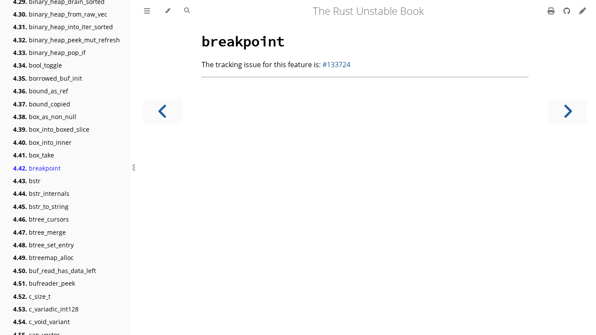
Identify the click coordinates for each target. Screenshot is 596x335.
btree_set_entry (43, 245)
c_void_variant (41, 322)
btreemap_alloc (43, 257)
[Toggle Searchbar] (187, 11)
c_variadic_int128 (46, 309)
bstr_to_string (41, 206)
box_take (33, 155)
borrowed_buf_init (47, 78)
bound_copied (41, 104)
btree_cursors (41, 219)
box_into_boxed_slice (51, 129)
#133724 (336, 64)
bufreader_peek (44, 283)
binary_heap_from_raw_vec (60, 14)
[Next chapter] (567, 111)
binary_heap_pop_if (49, 52)
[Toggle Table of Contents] (147, 11)
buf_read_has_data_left (54, 271)
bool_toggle (37, 65)
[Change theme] (167, 11)
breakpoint (37, 168)
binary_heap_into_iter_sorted (63, 27)
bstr (27, 181)
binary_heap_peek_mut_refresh (66, 40)
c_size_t (32, 296)
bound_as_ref (40, 91)
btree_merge (39, 232)
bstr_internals (41, 193)
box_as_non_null (44, 117)
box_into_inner (42, 142)
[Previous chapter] (162, 111)
